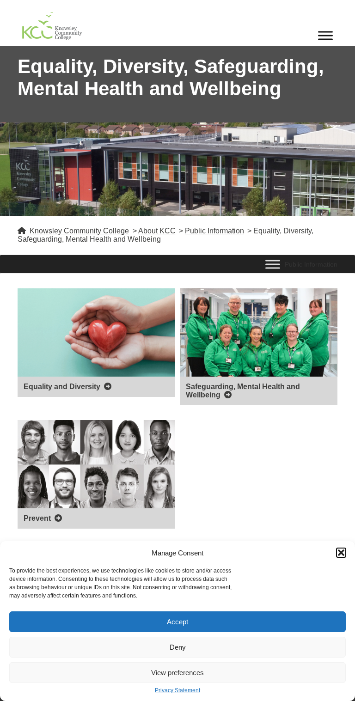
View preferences (177, 673)
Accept (177, 622)
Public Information (214, 231)
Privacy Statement (177, 691)
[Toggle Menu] (325, 35)
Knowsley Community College (79, 231)
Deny (178, 647)
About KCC (157, 231)
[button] (341, 552)
